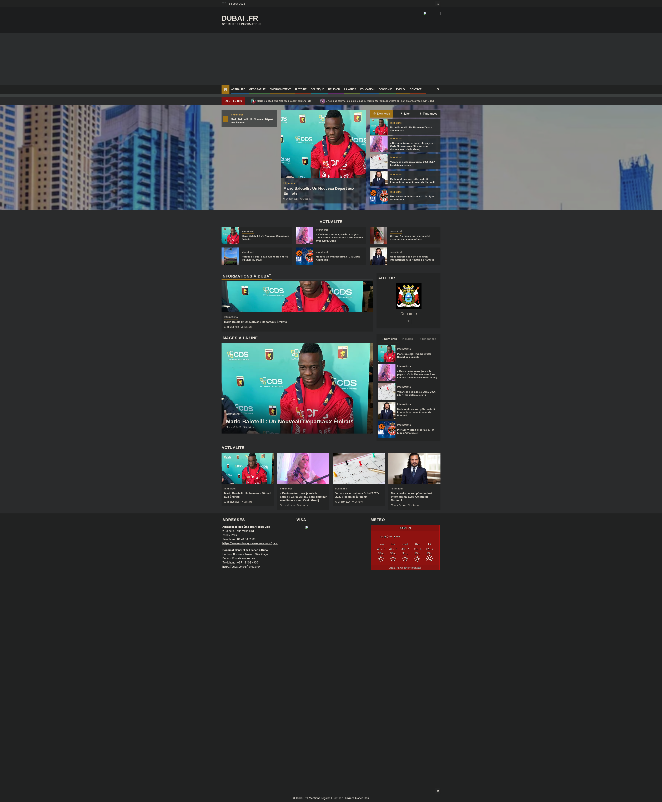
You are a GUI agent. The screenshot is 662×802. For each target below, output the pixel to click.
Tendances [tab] (429, 113)
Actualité (238, 89)
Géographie (257, 89)
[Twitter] (408, 321)
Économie (385, 89)
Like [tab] (406, 113)
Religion (334, 89)
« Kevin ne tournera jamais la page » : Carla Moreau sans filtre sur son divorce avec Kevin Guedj (378, 101)
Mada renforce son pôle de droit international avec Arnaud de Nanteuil (416, 412)
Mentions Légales (319, 798)
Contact (416, 89)
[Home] (225, 89)
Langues (350, 89)
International (237, 115)
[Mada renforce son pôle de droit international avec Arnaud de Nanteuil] (378, 178)
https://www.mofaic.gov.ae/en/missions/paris (250, 543)
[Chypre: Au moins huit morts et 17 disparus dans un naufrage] (378, 235)
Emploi (400, 89)
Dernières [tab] (383, 113)
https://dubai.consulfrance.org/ (241, 566)
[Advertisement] (331, 59)
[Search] (438, 89)
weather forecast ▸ (405, 567)
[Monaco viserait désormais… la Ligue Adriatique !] (378, 196)
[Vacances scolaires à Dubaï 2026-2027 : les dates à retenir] (378, 161)
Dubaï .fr (240, 18)
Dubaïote (307, 199)
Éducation (367, 89)
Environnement (280, 89)
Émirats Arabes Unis (357, 798)
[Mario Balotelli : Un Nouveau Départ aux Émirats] (323, 144)
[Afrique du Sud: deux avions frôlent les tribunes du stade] (230, 256)
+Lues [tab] (409, 338)
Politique (317, 89)
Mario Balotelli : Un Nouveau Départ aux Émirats (282, 101)
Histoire (301, 89)
